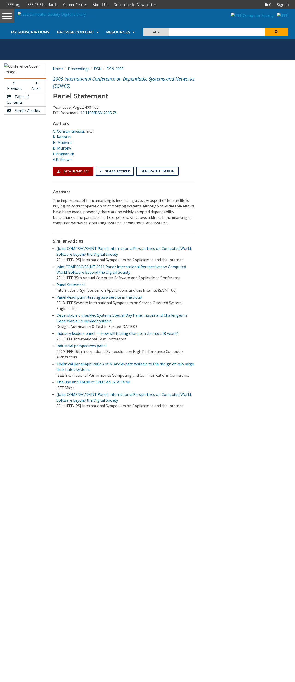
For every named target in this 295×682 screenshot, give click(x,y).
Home (58, 68)
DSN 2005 (115, 68)
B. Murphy (62, 148)
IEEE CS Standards (42, 4)
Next (36, 88)
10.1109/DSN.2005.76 (98, 112)
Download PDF (76, 171)
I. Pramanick (63, 153)
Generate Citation (157, 171)
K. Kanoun (62, 136)
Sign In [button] (283, 4)
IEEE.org (13, 4)
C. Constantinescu (68, 131)
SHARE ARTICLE (117, 171)
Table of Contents (18, 99)
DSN (98, 68)
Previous (14, 88)
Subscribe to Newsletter (135, 4)
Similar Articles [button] (27, 110)
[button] (268, 4)
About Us (101, 4)
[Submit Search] (276, 32)
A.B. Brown (62, 159)
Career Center (75, 4)
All (155, 32)
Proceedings (78, 68)
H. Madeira (62, 142)
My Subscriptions (30, 32)
